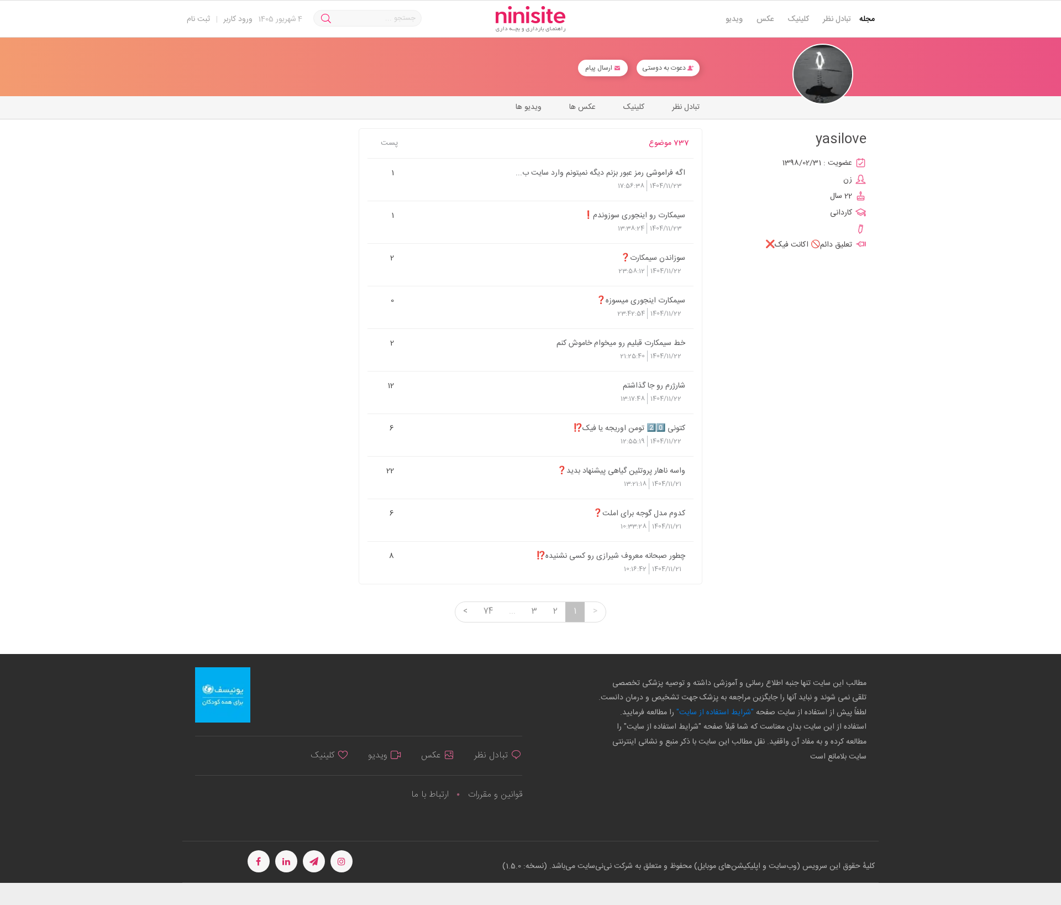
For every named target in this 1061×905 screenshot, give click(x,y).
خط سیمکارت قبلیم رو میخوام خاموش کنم (620, 343)
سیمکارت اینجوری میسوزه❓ (640, 300)
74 (488, 611)
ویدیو (734, 19)
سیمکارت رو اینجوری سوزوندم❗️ (634, 215)
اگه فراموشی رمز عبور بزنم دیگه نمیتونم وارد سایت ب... (600, 172)
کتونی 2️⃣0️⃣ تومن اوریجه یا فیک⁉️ (629, 428)
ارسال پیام (599, 68)
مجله (867, 19)
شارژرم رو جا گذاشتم (654, 385)
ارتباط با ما (430, 794)
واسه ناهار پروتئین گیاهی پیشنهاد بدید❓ (621, 470)
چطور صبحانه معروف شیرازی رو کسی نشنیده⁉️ (610, 556)
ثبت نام (198, 19)
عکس (765, 19)
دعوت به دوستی (664, 68)
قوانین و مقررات (495, 794)
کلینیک (798, 19)
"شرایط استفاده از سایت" (714, 712)
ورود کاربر (238, 19)
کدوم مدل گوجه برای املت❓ (639, 513)
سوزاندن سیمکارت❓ (653, 258)
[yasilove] (823, 74)
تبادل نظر (837, 19)
